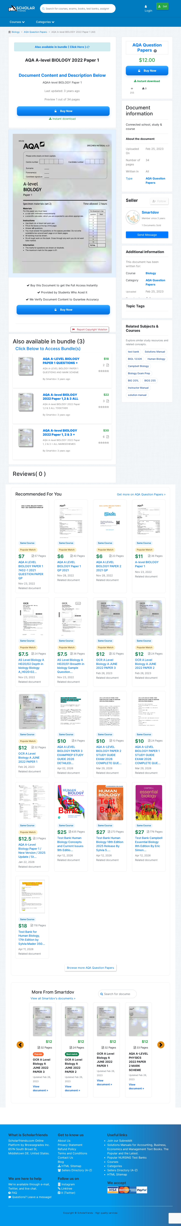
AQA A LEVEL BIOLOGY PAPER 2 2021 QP (108, 566)
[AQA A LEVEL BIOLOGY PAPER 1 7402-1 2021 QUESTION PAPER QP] (32, 520)
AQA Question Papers (35, 32)
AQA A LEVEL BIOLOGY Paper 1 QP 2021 (69, 566)
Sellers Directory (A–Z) (76, 1170)
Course (130, 273)
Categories (44, 22)
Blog (61, 1161)
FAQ (14, 1192)
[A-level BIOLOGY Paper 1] (149, 520)
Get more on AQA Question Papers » (141, 494)
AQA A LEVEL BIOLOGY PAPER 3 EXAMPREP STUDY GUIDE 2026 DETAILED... (70, 755)
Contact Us (65, 1157)
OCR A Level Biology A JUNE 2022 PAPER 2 (145, 664)
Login (148, 10)
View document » (40, 1088)
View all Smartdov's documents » (53, 998)
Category (132, 280)
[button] (20, 1045)
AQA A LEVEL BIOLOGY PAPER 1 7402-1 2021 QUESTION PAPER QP (30, 570)
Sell (164, 6)
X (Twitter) (67, 1192)
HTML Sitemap (71, 1166)
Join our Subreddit (119, 1140)
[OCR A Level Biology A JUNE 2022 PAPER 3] (110, 618)
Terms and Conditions (72, 1153)
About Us (64, 1140)
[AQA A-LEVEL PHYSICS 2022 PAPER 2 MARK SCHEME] (138, 1021)
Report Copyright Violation (91, 329)
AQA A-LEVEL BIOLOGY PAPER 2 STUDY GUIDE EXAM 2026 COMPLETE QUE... (109, 755)
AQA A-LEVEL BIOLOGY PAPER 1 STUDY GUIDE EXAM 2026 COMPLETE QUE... (147, 755)
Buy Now (66, 111)
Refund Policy (67, 1149)
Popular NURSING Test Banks (127, 1157)
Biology (16, 32)
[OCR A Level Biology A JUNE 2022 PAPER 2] (149, 618)
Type (129, 178)
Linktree (66, 1188)
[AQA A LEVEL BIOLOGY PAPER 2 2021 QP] (110, 520)
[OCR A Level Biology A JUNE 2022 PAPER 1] (32, 711)
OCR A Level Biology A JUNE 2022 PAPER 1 (29, 757)
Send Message (147, 235)
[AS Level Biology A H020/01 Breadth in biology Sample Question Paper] (71, 618)
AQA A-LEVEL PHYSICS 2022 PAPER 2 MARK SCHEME (138, 1062)
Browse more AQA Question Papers (90, 967)
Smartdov (150, 212)
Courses (16, 22)
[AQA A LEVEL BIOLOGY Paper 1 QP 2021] (71, 520)
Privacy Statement (70, 1145)
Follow (161, 201)
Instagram (68, 1184)
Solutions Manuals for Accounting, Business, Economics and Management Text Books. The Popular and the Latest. (137, 1149)
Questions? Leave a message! (31, 1197)
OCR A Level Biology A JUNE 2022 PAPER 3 (106, 664)
